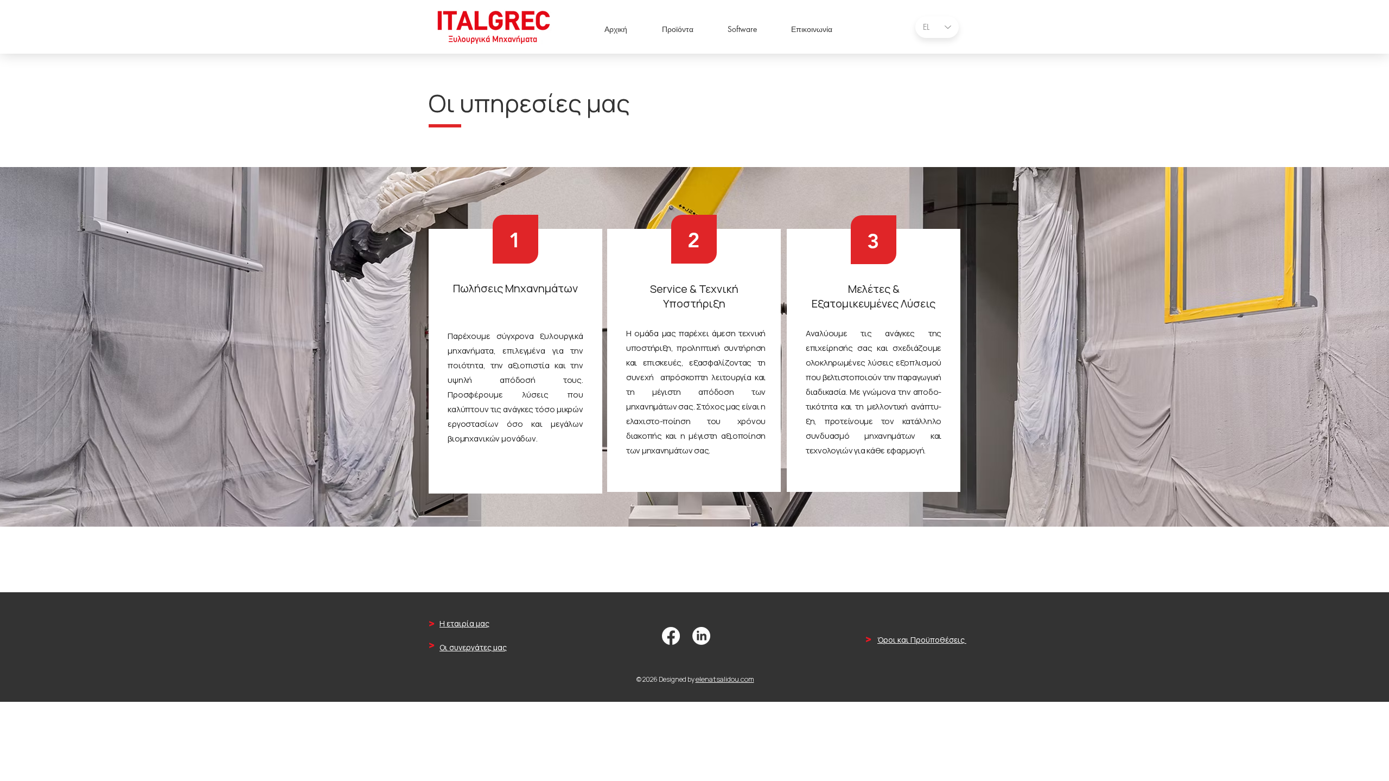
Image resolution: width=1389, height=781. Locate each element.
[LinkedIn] (701, 636)
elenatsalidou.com (725, 679)
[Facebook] (671, 636)
